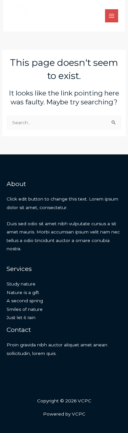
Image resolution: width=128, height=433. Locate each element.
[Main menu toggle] (111, 16)
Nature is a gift (23, 292)
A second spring (25, 300)
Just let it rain (21, 317)
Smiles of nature (25, 309)
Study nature (21, 283)
